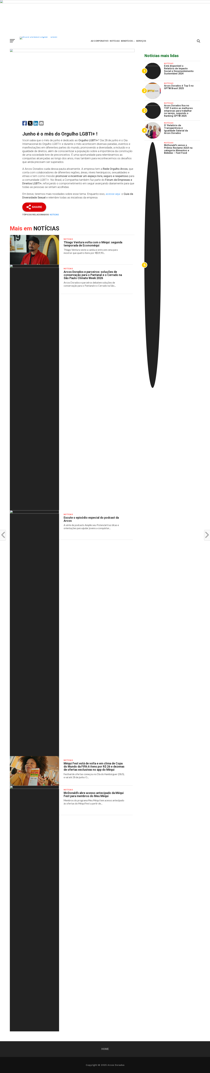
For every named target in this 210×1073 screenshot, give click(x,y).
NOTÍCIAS (115, 41)
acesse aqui (113, 193)
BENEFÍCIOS (127, 41)
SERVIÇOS (141, 41)
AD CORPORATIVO (99, 41)
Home (105, 1049)
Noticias (54, 214)
